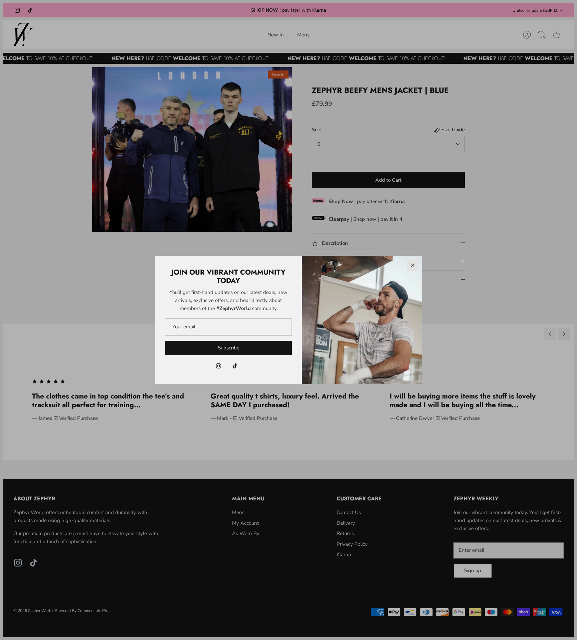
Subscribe (228, 347)
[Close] (413, 265)
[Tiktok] (234, 366)
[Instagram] (218, 366)
